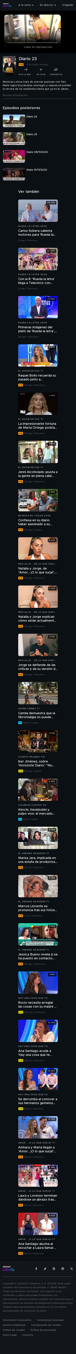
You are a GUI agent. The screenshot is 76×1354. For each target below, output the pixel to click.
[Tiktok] (45, 1268)
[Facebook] (36, 1268)
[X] (71, 1268)
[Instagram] (62, 1268)
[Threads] (53, 1268)
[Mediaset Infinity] (7, 5)
